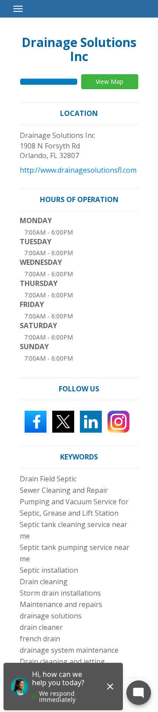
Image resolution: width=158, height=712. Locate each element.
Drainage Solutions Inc (79, 49)
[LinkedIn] (91, 421)
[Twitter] (63, 421)
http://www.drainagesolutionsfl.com (78, 170)
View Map (109, 81)
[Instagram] (118, 421)
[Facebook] (36, 421)
